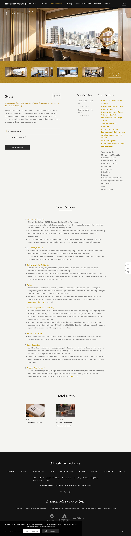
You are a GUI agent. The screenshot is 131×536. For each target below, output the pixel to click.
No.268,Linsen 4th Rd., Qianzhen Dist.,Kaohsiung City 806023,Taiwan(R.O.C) (69, 478)
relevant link (73, 376)
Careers (77, 485)
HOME (101, 13)
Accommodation (57, 4)
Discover (107, 4)
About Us (45, 11)
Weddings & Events (83, 4)
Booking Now (17, 148)
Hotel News (31, 4)
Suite (125, 13)
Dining (69, 4)
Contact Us (43, 485)
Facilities (97, 4)
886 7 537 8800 (45, 480)
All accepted (50, 531)
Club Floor (43, 4)
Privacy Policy (53, 485)
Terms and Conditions (66, 485)
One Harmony (32, 11)
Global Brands (86, 485)
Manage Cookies (31, 531)
